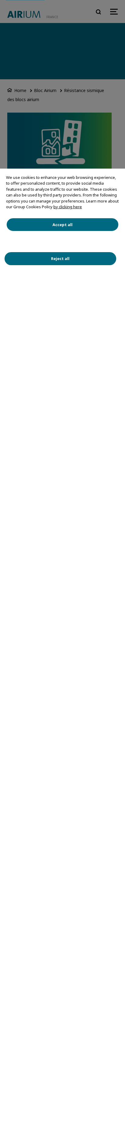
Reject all (60, 258)
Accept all (62, 224)
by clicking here (67, 206)
